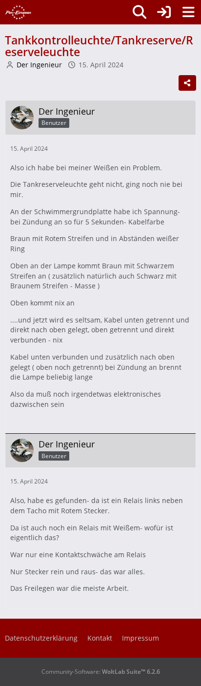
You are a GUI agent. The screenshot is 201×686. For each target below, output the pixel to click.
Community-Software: (100, 671)
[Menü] (188, 12)
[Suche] (139, 12)
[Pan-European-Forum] (18, 12)
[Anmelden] (164, 12)
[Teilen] (187, 83)
